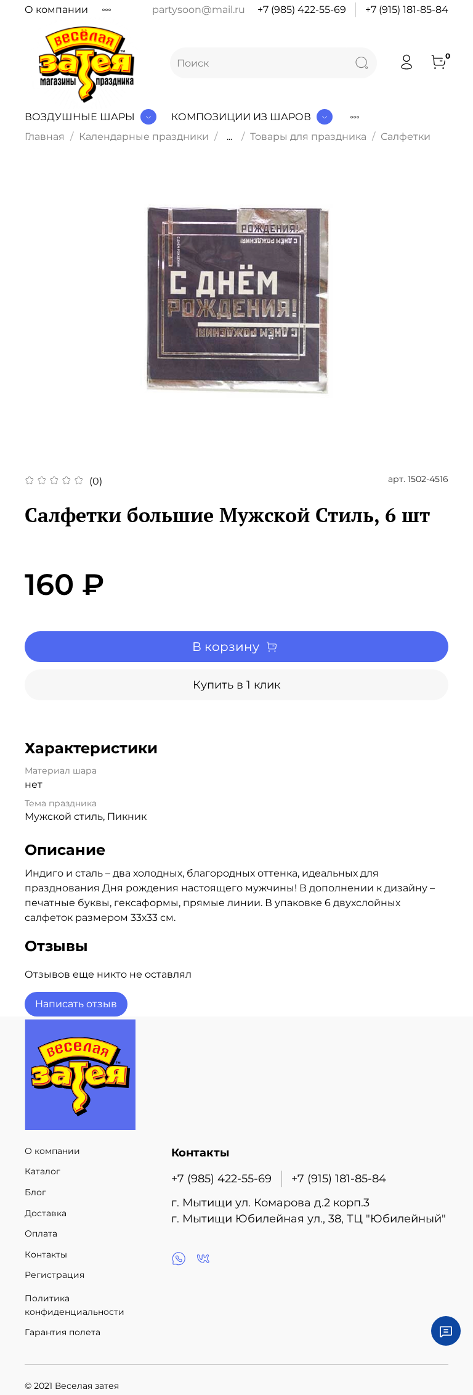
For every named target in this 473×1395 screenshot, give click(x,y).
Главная (45, 136)
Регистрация (54, 1274)
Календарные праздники (144, 136)
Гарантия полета (62, 1332)
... (229, 136)
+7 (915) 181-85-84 (406, 9)
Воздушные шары (80, 117)
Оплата (41, 1233)
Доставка (46, 1213)
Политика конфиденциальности (74, 1305)
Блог (35, 1192)
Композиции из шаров (241, 117)
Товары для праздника (308, 136)
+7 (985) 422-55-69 (301, 9)
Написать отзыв (76, 1004)
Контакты (46, 1254)
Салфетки (406, 136)
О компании (56, 9)
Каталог (42, 1171)
